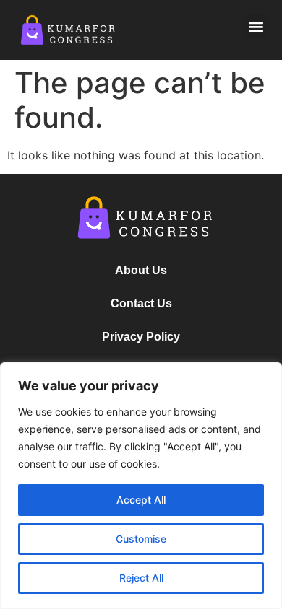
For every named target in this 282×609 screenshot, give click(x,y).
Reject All (141, 577)
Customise (141, 539)
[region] (141, 485)
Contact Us (141, 303)
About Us (141, 270)
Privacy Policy (141, 336)
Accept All (141, 500)
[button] (256, 26)
